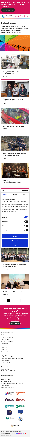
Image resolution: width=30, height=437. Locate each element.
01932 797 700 (5, 360)
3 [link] (13, 300)
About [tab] (24, 194)
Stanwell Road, (5, 369)
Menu (27, 16)
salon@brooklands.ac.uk (7, 387)
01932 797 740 (5, 385)
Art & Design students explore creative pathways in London (12, 181)
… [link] (16, 300)
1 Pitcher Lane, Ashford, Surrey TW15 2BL (12, 383)
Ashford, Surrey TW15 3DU (8, 371)
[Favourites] (22, 16)
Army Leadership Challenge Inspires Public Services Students (14, 154)
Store (20, 16)
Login (18, 16)
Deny (15, 245)
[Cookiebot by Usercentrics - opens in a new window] (22, 190)
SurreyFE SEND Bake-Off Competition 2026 (11, 72)
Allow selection (15, 240)
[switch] (26, 221)
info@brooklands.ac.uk (7, 362)
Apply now (14, 323)
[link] (21, 300)
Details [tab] (15, 194)
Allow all (15, 236)
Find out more (6, 10)
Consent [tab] (5, 194)
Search (25, 16)
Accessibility (16, 16)
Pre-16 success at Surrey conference (14, 292)
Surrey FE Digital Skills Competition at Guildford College (14, 265)
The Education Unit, (6, 381)
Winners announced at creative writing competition (13, 100)
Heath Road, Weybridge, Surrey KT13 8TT (12, 358)
